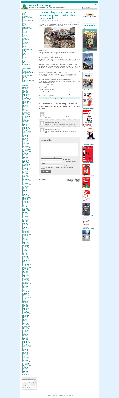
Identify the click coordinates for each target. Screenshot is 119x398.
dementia (25, 32)
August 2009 (26, 367)
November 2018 (27, 215)
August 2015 (26, 268)
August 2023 (26, 136)
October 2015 (26, 265)
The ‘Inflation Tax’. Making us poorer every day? (29, 78)
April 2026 (25, 93)
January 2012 (26, 327)
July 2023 (25, 138)
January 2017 (26, 245)
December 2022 (27, 147)
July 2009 (25, 368)
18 (25, 385)
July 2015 (25, 269)
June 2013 (25, 304)
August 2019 (26, 202)
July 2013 (25, 302)
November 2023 (27, 132)
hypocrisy (25, 42)
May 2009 (25, 371)
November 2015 (27, 264)
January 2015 (26, 278)
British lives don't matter (28, 20)
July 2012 (25, 319)
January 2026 (26, 97)
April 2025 (25, 109)
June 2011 (25, 337)
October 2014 (26, 282)
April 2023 (25, 142)
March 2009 (26, 374)
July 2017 (25, 237)
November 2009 (27, 363)
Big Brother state (27, 16)
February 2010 (26, 359)
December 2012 (27, 312)
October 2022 (26, 150)
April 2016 (25, 257)
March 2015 (26, 275)
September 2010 (27, 349)
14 (31, 384)
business (25, 21)
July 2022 (25, 154)
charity (24, 24)
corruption (25, 30)
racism (24, 58)
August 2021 (26, 169)
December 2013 (27, 296)
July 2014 (25, 286)
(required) (66, 159)
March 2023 (26, 143)
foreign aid (25, 38)
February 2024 (26, 128)
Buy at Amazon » (86, 51)
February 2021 (26, 178)
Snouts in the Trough (40, 5)
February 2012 (26, 326)
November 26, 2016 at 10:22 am (52, 129)
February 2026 (26, 95)
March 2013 (26, 308)
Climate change (26, 27)
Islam (24, 45)
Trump (24, 63)
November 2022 (27, 149)
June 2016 (25, 254)
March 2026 (26, 94)
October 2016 (26, 249)
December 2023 (27, 131)
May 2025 (25, 108)
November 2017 (27, 231)
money (24, 50)
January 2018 (26, 228)
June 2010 (25, 353)
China (24, 25)
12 (27, 384)
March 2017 (26, 242)
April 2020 (25, 191)
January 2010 (26, 360)
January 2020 (26, 195)
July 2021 (25, 171)
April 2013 (25, 307)
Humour (25, 41)
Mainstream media (27, 49)
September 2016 (27, 250)
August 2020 (26, 186)
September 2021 (27, 168)
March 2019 (26, 209)
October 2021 (26, 167)
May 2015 (25, 272)
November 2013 (27, 297)
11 (25, 384)
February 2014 (26, 293)
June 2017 (25, 238)
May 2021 (25, 173)
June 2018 (25, 221)
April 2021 (25, 175)
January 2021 (26, 179)
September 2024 (27, 119)
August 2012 (26, 318)
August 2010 (26, 350)
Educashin (25, 35)
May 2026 (25, 91)
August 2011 (26, 334)
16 (35, 384)
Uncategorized (26, 64)
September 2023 (27, 135)
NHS (24, 53)
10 (23, 384)
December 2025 (27, 98)
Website (65, 165)
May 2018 (25, 223)
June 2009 (25, 370)
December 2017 (27, 230)
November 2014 (27, 280)
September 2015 (27, 267)
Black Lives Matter (27, 17)
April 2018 (25, 224)
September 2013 (27, 300)
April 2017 (25, 241)
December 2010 (27, 345)
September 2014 (27, 283)
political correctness (28, 56)
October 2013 (26, 298)
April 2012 (25, 323)
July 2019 (25, 204)
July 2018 (25, 220)
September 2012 (27, 316)
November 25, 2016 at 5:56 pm (52, 122)
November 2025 (27, 99)
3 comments (68, 98)
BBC (24, 13)
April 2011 (25, 339)
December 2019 (27, 197)
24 (23, 387)
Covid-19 (25, 31)
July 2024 (25, 121)
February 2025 (26, 112)
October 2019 (26, 200)
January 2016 (26, 261)
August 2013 (26, 301)
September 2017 (27, 234)
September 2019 (27, 201)
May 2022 (25, 157)
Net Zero (25, 52)
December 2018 (27, 213)
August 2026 (26, 87)
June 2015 (25, 271)
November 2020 (27, 182)
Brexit (24, 19)
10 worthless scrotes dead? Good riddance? (29, 70)
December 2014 (27, 279)
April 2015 (25, 274)
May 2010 (25, 355)
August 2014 (26, 285)
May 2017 (25, 239)
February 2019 (26, 211)
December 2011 (26, 328)
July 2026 (25, 88)
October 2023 (26, 134)
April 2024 (25, 125)
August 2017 (26, 235)
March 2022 (26, 160)
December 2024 (27, 114)
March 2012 (26, 324)
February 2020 (26, 194)
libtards (25, 47)
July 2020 (25, 187)
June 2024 (25, 123)
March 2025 (26, 110)
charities (25, 23)
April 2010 (25, 356)
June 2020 (25, 189)
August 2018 (26, 219)
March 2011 (26, 341)
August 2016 (26, 252)
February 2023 (26, 145)
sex (24, 61)
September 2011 (27, 333)
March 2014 (26, 291)
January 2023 (26, 146)
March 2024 (26, 127)
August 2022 (26, 153)
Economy (25, 34)
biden (24, 14)
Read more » (85, 28)
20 (29, 385)
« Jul (23, 390)
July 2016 (25, 253)
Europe (24, 36)
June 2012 (25, 320)
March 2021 (26, 176)
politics (24, 57)
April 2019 (25, 208)
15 (33, 384)
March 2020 (26, 193)
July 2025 (25, 105)
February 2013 (26, 309)
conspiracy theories (27, 28)
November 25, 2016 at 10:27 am (52, 114)
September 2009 (27, 366)
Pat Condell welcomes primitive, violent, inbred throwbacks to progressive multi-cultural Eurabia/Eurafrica (72, 179)
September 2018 (27, 217)
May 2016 (25, 256)
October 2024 (26, 117)
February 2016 (26, 260)
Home (58, 178)
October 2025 (26, 101)
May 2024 (25, 124)
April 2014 (25, 290)
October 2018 (26, 216)
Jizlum (24, 46)
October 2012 (26, 315)
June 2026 (25, 90)
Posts (96, 4)
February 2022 (26, 161)
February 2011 (26, 342)
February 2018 (26, 227)
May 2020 (25, 190)
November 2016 (27, 248)
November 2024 (27, 116)
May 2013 (25, 305)
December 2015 (27, 263)
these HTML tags (51, 157)
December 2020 (27, 180)
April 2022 (25, 158)
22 (33, 385)
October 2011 (26, 331)
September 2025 (27, 102)
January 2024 (26, 130)
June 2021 (25, 172)
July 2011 (25, 335)
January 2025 (26, 113)
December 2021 (27, 164)
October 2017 (26, 232)
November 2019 (27, 198)
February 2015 (26, 276)
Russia (24, 60)
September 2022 (27, 152)
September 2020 (27, 184)
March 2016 (26, 259)
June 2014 (25, 287)
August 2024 (26, 120)
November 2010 (27, 346)
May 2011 (25, 338)
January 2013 (26, 311)
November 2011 (26, 330)
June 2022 (25, 156)
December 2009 (27, 361)
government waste (27, 39)
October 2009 (26, 364)
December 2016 (27, 246)
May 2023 (25, 141)
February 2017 (26, 243)
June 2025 (25, 106)
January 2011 (26, 344)
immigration (26, 43)
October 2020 (26, 183)
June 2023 (25, 139)
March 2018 (26, 226)
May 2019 (25, 206)
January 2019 (26, 212)
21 (31, 385)
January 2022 (26, 162)
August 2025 (26, 104)
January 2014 (26, 294)
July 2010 (25, 352)
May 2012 (25, 322)
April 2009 (25, 372)
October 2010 (26, 348)
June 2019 (25, 205)
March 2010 (26, 357)
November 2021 (27, 165)
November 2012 (27, 313)
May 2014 (25, 289)
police (24, 54)
